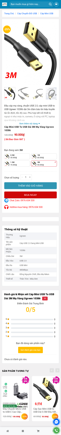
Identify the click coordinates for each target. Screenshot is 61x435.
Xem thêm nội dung (28, 123)
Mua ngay (30, 195)
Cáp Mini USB (46, 13)
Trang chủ (9, 13)
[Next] (52, 53)
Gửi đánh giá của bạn (30, 350)
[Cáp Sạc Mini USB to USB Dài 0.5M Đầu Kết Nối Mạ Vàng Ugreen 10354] (45, 392)
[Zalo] (56, 422)
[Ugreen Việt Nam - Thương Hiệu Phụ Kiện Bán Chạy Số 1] (4, 4)
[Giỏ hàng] (56, 4)
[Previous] (8, 53)
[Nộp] (50, 4)
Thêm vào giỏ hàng (30, 185)
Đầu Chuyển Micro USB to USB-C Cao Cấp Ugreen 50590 (14, 410)
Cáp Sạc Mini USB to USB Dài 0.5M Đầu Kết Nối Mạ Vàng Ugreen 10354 (44, 410)
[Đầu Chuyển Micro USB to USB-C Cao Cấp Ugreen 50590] (15, 392)
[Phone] (56, 430)
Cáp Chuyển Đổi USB (27, 13)
